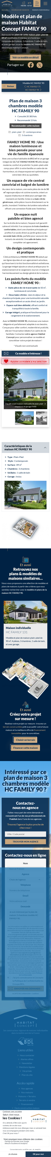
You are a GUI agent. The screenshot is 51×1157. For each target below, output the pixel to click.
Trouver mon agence (25, 841)
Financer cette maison (25, 747)
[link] (29, 3)
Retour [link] (10, 86)
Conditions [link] (35, 993)
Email (25, 895)
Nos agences (27, 1088)
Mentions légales (27, 1067)
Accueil (5, 10)
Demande (25, 906)
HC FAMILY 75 (34, 86)
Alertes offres (27, 1059)
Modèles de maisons (20, 10)
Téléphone (25, 885)
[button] (25, 125)
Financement (27, 1104)
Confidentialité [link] (26, 993)
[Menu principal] (45, 3)
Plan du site (27, 1075)
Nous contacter (27, 1055)
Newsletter (27, 1063)
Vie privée (27, 1071)
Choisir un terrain (25, 739)
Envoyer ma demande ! (27, 988)
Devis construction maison (27, 1108)
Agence (25, 874)
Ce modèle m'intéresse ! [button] (28, 353)
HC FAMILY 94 (32, 89)
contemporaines (33, 132)
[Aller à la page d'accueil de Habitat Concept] (7, 3)
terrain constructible (12, 726)
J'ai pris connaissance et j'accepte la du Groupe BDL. (28, 980)
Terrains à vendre (27, 1100)
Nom (25, 863)
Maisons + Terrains (27, 1096)
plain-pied (16, 132)
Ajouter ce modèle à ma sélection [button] (28, 361)
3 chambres (27, 135)
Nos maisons (27, 1092)
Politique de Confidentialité (30, 974)
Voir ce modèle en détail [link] (25, 57)
